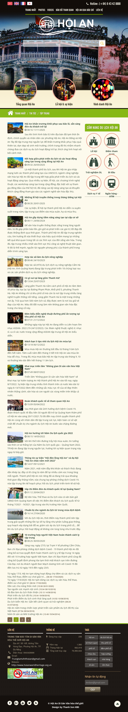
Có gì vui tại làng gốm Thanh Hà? (42, 277)
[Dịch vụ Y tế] (93, 185)
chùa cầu (92, 653)
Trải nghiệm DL (94, 172)
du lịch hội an (106, 637)
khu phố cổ (106, 642)
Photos (41, 10)
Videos (50, 10)
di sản (91, 665)
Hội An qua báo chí (85, 10)
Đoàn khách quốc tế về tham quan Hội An (47, 401)
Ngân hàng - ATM (111, 195)
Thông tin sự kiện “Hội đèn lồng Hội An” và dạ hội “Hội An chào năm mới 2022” (51, 459)
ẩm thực (106, 665)
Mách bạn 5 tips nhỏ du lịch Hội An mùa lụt (48, 341)
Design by (65, 707)
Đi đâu (111, 172)
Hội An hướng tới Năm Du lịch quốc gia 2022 (49, 433)
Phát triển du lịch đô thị (19, 595)
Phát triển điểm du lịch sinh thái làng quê (29, 598)
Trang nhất (30, 10)
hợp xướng (106, 653)
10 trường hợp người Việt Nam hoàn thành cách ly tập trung (52, 536)
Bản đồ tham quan (65, 10)
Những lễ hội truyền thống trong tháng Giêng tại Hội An (53, 199)
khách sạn (91, 659)
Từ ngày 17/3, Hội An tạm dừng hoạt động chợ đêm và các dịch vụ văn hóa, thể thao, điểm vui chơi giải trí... (43, 575)
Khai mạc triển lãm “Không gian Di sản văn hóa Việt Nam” (52, 367)
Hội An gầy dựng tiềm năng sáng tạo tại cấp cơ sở (52, 217)
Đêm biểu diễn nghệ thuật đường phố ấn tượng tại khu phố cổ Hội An (52, 315)
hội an (91, 637)
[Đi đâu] (111, 164)
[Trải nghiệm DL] (93, 164)
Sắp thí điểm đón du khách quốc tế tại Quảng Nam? (52, 489)
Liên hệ (99, 10)
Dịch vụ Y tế (93, 193)
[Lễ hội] (93, 143)
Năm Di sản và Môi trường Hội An (24, 614)
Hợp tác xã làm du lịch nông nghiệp (44, 256)
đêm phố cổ (106, 648)
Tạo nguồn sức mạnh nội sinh (22, 589)
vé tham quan (92, 642)
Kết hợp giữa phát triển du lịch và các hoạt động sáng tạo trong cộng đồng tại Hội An (51, 160)
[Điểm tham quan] (112, 143)
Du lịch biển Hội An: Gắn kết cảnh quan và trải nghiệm (35, 601)
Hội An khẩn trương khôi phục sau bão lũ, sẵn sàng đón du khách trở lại (52, 125)
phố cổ (92, 648)
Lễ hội (94, 151)
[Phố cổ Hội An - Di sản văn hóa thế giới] (64, 25)
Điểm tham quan (112, 152)
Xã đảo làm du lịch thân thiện (22, 592)
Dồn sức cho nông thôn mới (21, 586)
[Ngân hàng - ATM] (111, 185)
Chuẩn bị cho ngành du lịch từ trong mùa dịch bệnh (52, 510)
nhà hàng (106, 659)
